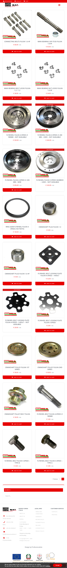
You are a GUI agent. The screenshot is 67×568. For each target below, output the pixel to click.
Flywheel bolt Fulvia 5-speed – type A (49, 462)
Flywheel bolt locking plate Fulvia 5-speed (50, 321)
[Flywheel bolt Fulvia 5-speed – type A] (49, 443)
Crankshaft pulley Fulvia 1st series (17, 368)
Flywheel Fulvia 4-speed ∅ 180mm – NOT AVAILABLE (17, 136)
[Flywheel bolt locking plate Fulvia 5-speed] (49, 303)
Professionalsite (37, 547)
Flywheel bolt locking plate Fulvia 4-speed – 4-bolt (50, 274)
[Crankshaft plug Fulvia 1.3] (49, 209)
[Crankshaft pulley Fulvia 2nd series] (49, 350)
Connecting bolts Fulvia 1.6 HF (17, 41)
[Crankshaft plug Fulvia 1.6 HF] (17, 256)
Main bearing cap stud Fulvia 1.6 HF (50, 42)
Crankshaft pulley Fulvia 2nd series (50, 368)
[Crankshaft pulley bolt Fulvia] (17, 397)
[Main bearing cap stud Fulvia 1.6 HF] (49, 24)
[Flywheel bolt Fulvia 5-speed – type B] (17, 443)
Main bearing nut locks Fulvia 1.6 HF (50, 89)
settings (48, 566)
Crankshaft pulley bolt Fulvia (17, 414)
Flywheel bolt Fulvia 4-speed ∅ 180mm (50, 415)
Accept (57, 565)
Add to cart (18, 51)
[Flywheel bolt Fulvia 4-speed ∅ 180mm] (49, 397)
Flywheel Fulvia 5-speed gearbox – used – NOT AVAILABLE (49, 181)
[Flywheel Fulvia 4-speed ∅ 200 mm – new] (17, 163)
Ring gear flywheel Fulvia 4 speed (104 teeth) (17, 228)
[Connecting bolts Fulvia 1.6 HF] (17, 24)
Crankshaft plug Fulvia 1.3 (50, 227)
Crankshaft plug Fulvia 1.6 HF (17, 274)
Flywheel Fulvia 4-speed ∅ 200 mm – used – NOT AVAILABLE (50, 136)
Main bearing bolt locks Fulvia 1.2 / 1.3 (17, 89)
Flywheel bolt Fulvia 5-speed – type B (17, 462)
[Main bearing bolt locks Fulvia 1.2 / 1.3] (17, 71)
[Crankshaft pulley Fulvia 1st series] (17, 350)
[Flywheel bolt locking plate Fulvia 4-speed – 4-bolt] (49, 256)
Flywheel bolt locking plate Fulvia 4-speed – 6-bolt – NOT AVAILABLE (17, 322)
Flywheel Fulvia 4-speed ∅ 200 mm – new (17, 181)
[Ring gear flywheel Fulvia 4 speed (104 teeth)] (17, 209)
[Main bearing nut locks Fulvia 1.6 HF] (49, 71)
